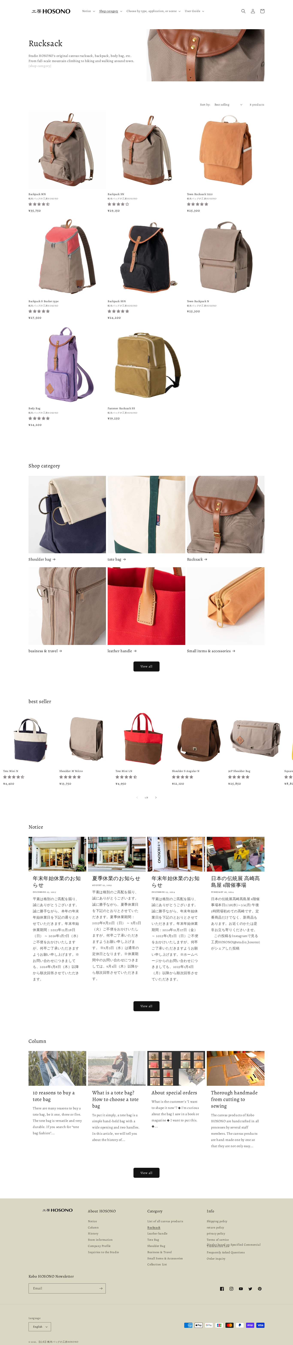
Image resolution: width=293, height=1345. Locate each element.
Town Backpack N (198, 301)
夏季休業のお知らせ (116, 878)
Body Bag (35, 408)
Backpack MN (37, 194)
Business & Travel (159, 1252)
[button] (88, 11)
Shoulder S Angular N (185, 771)
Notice (92, 1222)
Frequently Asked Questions (226, 1252)
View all (146, 666)
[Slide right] (156, 797)
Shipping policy (217, 1222)
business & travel (43, 651)
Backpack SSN (117, 301)
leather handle (120, 651)
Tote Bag (153, 1240)
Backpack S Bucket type (44, 301)
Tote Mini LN (124, 771)
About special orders (174, 1092)
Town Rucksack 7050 (200, 194)
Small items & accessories (209, 651)
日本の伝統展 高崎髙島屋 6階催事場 (235, 882)
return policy (215, 1227)
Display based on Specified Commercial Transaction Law (233, 1245)
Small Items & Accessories (165, 1258)
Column (93, 1227)
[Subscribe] (101, 1288)
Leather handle (157, 1233)
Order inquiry (216, 1258)
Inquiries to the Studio (103, 1252)
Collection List (157, 1264)
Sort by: (205, 105)
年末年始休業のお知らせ (57, 882)
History (93, 1233)
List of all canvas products (165, 1222)
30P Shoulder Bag (239, 771)
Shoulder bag (40, 559)
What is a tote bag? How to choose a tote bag (115, 1099)
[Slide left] (137, 797)
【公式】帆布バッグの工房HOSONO (58, 1341)
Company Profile (99, 1246)
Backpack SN (116, 194)
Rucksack (195, 559)
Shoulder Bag (156, 1246)
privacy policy (216, 1233)
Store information (100, 1240)
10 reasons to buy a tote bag (54, 1096)
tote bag (114, 559)
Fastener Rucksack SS (121, 408)
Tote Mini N (10, 771)
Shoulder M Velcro (71, 771)
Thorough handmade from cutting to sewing (234, 1099)
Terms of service (218, 1240)
